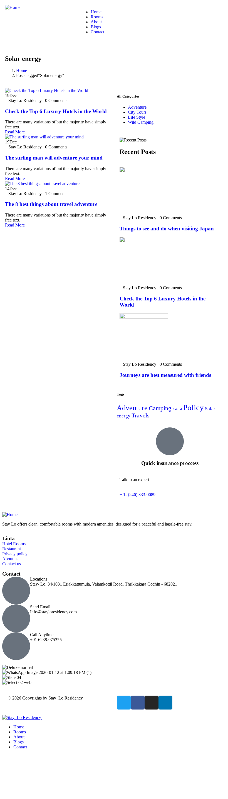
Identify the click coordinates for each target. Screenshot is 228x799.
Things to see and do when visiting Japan (167, 229)
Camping (160, 408)
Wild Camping (140, 122)
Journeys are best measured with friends (165, 375)
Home (21, 70)
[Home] (12, 7)
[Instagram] (151, 703)
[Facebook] (138, 703)
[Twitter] (124, 703)
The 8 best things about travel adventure (51, 204)
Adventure (137, 107)
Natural (177, 409)
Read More (15, 132)
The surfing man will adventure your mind (54, 158)
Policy (193, 407)
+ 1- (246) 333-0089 (137, 494)
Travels (141, 415)
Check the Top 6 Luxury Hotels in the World (56, 111)
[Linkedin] (165, 703)
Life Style (136, 117)
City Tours (137, 112)
